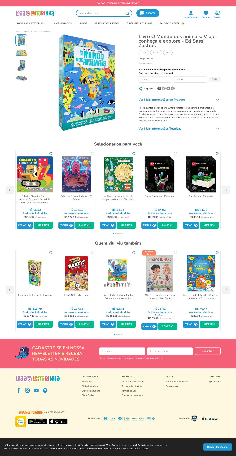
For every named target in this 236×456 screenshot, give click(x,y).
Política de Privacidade (137, 448)
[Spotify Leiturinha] (45, 390)
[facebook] (159, 89)
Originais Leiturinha (139, 23)
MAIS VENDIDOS (62, 23)
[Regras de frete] (133, 398)
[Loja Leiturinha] (37, 378)
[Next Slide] (226, 190)
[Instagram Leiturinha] (27, 390)
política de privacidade (152, 358)
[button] (147, 13)
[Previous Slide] (10, 190)
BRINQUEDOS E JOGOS (106, 23)
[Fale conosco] (215, 385)
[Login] (206, 13)
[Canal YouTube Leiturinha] (36, 390)
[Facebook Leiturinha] (18, 390)
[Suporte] (177, 389)
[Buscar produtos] (127, 13)
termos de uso (135, 358)
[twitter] (168, 89)
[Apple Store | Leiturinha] (58, 421)
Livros (26, 32)
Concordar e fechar (217, 447)
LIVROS (83, 23)
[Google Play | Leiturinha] (37, 421)
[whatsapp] (164, 89)
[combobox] (104, 13)
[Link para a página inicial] (17, 32)
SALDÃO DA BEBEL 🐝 (172, 23)
